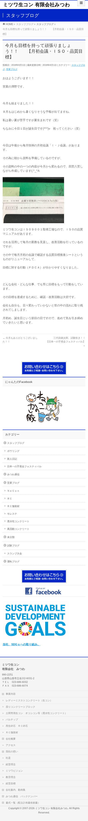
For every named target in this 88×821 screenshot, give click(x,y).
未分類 (11, 537)
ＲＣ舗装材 (13, 506)
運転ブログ (13, 561)
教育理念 (11, 777)
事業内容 (11, 694)
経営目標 (11, 783)
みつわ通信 (13, 474)
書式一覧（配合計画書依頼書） (23, 802)
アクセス (11, 745)
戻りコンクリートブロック (20, 706)
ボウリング (13, 451)
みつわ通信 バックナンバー (22, 796)
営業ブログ (11, 69)
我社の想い (12, 751)
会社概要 (11, 738)
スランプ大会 (14, 553)
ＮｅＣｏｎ (13, 490)
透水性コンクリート (18, 521)
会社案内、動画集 (15, 789)
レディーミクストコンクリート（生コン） (29, 700)
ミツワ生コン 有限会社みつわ (36, 4)
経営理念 (11, 764)
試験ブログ (13, 545)
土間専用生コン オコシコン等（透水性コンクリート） (36, 713)
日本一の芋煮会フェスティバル (24, 466)
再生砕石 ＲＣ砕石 (17, 725)
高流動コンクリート (18, 529)
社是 (8, 757)
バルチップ (12, 719)
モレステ (12, 513)
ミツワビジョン (14, 770)
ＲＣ (9, 498)
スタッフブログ (15, 443)
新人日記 (12, 458)
